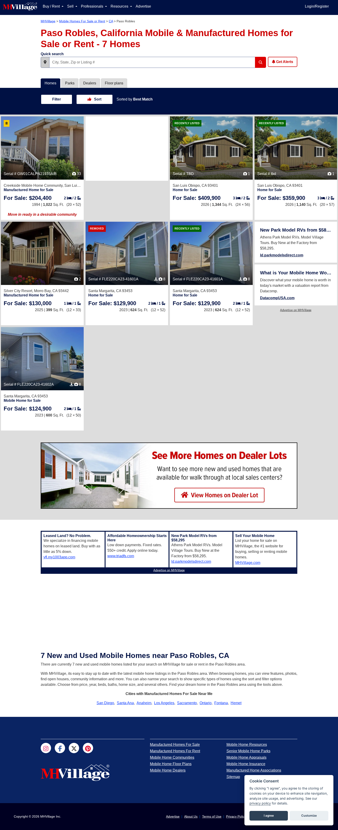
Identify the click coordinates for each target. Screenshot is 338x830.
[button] (45, 62)
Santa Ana (125, 703)
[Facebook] (60, 748)
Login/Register (317, 6)
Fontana (221, 703)
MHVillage (48, 21)
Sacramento (187, 703)
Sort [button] (97, 99)
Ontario (206, 703)
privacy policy (260, 803)
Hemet (236, 703)
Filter (56, 99)
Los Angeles (164, 703)
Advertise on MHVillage (295, 310)
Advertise (143, 6)
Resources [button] (120, 6)
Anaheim (144, 703)
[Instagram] (46, 748)
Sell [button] (70, 6)
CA (111, 21)
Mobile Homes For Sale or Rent (82, 21)
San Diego (105, 703)
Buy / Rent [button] (52, 6)
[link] (28, 198)
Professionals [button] (92, 6)
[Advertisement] (127, 148)
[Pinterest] (88, 748)
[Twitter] (74, 748)
